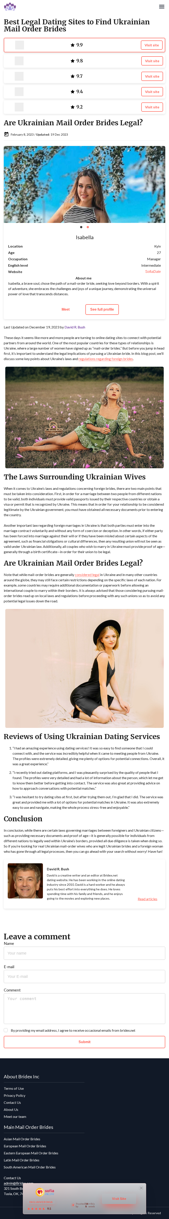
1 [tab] (81, 227)
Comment (12, 990)
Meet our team (15, 1116)
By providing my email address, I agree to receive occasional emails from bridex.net (73, 1030)
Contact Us (12, 1102)
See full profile (102, 309)
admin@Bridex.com (18, 1183)
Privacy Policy (14, 1095)
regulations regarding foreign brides (106, 359)
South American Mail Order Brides (30, 1167)
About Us (11, 1109)
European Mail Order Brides (25, 1146)
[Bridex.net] (81, 6)
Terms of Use (14, 1088)
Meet (66, 309)
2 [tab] (88, 227)
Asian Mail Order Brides (22, 1139)
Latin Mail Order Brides (21, 1160)
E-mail (9, 966)
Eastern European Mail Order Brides (31, 1153)
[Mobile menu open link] (161, 6)
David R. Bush (74, 327)
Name (9, 943)
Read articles (147, 899)
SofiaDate (153, 271)
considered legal (87, 574)
